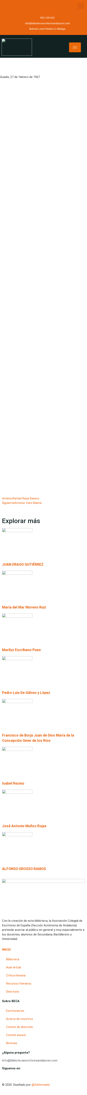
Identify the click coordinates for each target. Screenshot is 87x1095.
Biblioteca (12, 959)
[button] (81, 6)
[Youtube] (3, 1076)
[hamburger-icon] (75, 47)
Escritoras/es (15, 1011)
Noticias (11, 1043)
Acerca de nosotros (19, 1019)
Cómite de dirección (19, 1027)
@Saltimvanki (41, 1085)
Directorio (12, 991)
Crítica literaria (15, 975)
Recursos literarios (18, 983)
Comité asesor (16, 1035)
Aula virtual (13, 967)
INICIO (6, 949)
